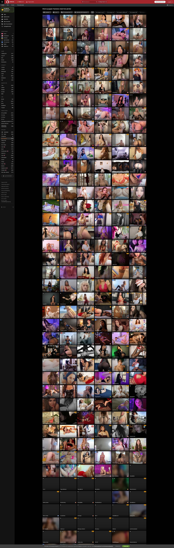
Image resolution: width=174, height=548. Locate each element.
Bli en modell (3, 194)
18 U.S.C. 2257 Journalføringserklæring (6, 201)
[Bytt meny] (2, 2)
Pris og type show (67, 12)
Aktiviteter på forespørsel (82, 12)
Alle (92, 12)
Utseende (47, 12)
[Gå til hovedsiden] (10, 2)
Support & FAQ (4, 182)
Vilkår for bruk (4, 192)
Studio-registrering (5, 196)
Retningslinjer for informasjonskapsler (103, 546)
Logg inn (169, 1)
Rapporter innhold (4, 186)
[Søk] (97, 2)
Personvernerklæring (5, 190)
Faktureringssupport (5, 184)
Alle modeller (3, 198)
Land (56, 12)
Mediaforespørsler (5, 188)
